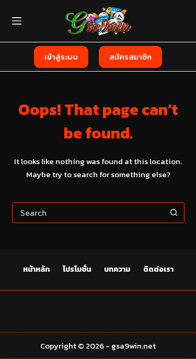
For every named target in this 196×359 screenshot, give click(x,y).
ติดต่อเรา (158, 269)
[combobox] (88, 212)
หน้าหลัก (36, 269)
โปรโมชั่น (77, 269)
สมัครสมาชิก (130, 57)
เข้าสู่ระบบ (61, 57)
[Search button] (174, 213)
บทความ (117, 269)
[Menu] (16, 21)
